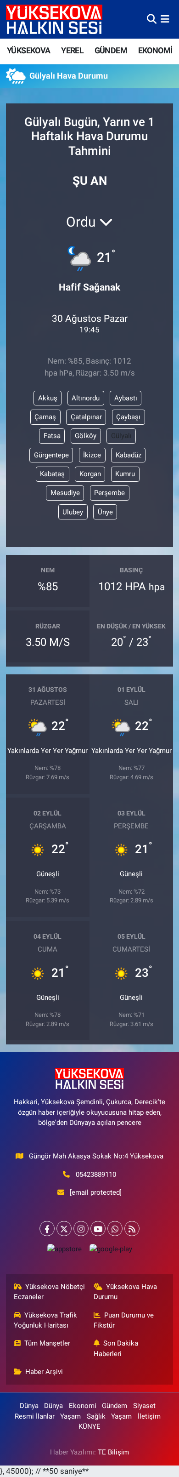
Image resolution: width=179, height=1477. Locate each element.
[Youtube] (98, 1228)
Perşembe (109, 493)
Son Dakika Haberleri (116, 1348)
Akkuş (47, 398)
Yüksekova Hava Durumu (125, 1292)
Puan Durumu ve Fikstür (124, 1320)
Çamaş (45, 417)
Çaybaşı (128, 417)
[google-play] (110, 1251)
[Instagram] (81, 1228)
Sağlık (96, 1416)
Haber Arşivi (44, 1372)
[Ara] (152, 18)
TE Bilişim (113, 1452)
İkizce (92, 455)
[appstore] (64, 1251)
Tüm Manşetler (47, 1343)
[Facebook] (47, 1228)
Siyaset (144, 1406)
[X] (64, 1228)
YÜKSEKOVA (28, 50)
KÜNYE (89, 1426)
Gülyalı (121, 436)
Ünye (105, 512)
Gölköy (85, 436)
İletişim (149, 1416)
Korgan (90, 474)
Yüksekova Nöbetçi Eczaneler (49, 1292)
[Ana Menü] (165, 18)
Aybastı (125, 398)
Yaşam (70, 1416)
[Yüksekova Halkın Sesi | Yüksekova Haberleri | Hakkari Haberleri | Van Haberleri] (54, 19)
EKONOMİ (155, 50)
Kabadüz (128, 455)
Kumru (125, 474)
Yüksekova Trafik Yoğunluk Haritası (46, 1320)
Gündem (114, 1406)
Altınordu (86, 398)
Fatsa (52, 436)
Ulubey (72, 512)
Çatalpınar (86, 417)
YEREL (72, 50)
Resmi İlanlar (35, 1416)
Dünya (29, 1406)
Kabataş (52, 474)
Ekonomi (82, 1406)
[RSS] (132, 1228)
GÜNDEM (111, 50)
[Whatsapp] (115, 1228)
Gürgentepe (51, 455)
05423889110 (96, 1174)
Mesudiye (65, 493)
